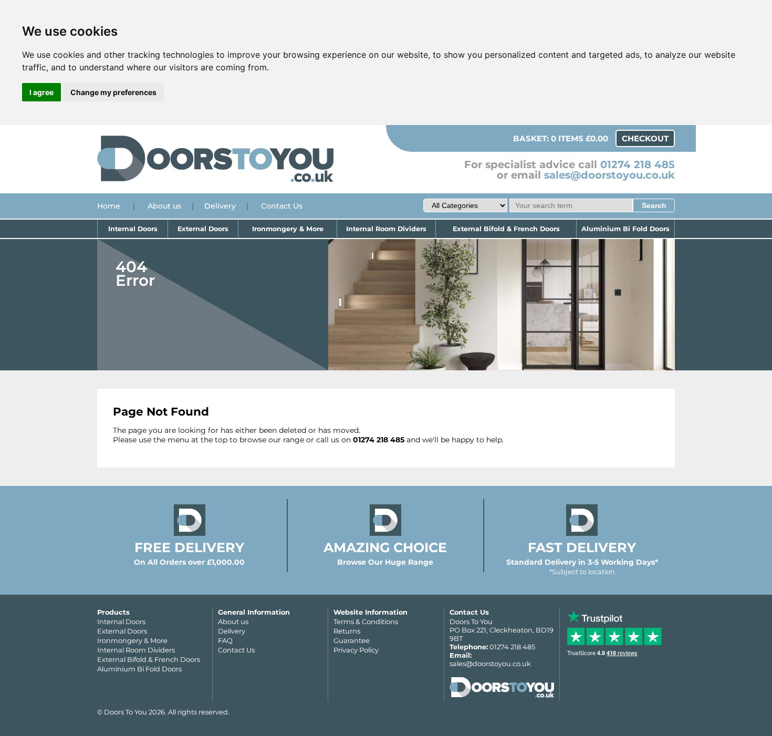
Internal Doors (133, 229)
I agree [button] (41, 92)
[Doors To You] (215, 180)
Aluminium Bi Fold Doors (625, 229)
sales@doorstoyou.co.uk (609, 175)
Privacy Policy (356, 650)
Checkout (645, 138)
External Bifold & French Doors (506, 229)
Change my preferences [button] (113, 92)
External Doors (203, 229)
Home (108, 206)
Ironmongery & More (288, 229)
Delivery (220, 206)
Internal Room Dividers (386, 229)
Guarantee (351, 640)
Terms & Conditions (365, 621)
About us (164, 206)
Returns (346, 631)
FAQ (225, 640)
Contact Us (281, 206)
